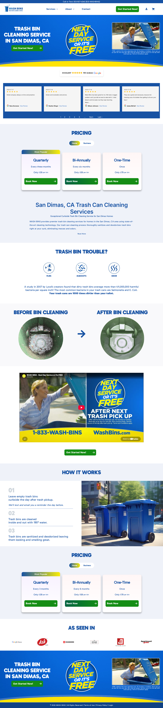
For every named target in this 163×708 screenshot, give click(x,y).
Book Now (31, 181)
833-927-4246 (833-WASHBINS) (87, 1)
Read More (82, 234)
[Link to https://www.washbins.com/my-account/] (146, 9)
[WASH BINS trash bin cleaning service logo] (13, 5)
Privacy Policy (101, 705)
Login (111, 705)
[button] (81, 72)
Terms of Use (89, 705)
